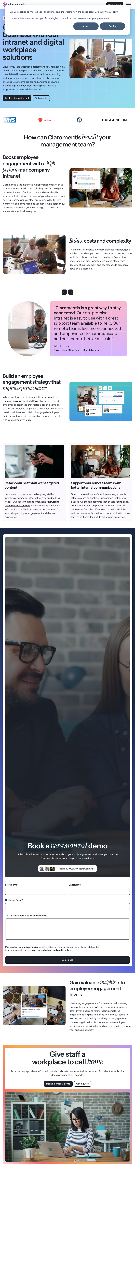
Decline (112, 26)
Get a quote (41, 98)
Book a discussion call (17, 98)
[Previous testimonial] (64, 292)
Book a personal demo (58, 1083)
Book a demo (115, 4)
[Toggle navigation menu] (128, 4)
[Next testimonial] (70, 292)
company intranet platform (23, 401)
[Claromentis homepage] (14, 4)
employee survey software (89, 1007)
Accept (86, 26)
